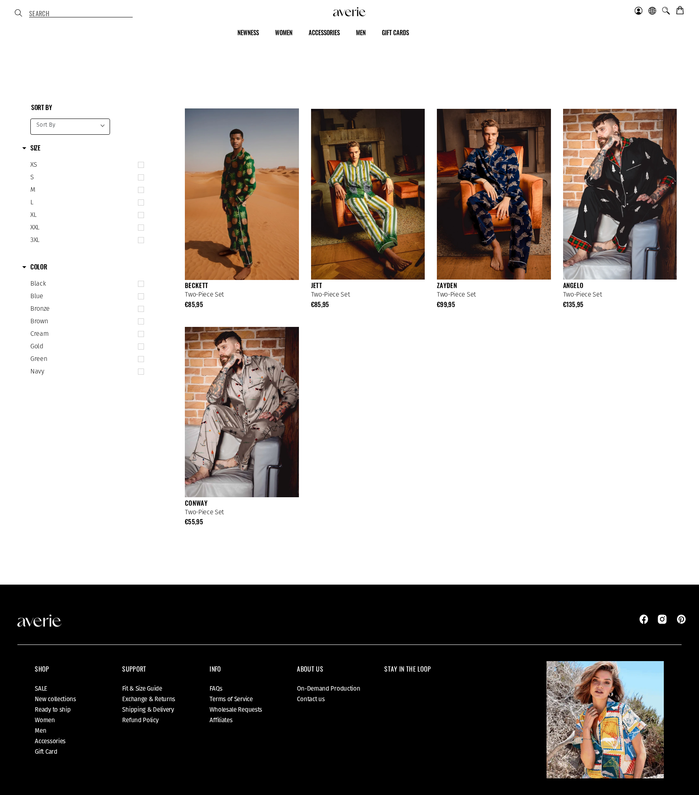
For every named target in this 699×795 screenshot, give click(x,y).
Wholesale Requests (236, 709)
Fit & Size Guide (142, 688)
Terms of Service (231, 699)
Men (40, 730)
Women (45, 720)
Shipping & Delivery (148, 709)
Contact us (310, 699)
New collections (55, 699)
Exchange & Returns (148, 699)
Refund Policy (140, 720)
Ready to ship (52, 709)
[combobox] (81, 13)
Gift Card (46, 751)
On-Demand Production (328, 688)
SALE (41, 688)
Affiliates (221, 720)
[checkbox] (85, 165)
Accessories (50, 741)
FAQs (216, 688)
